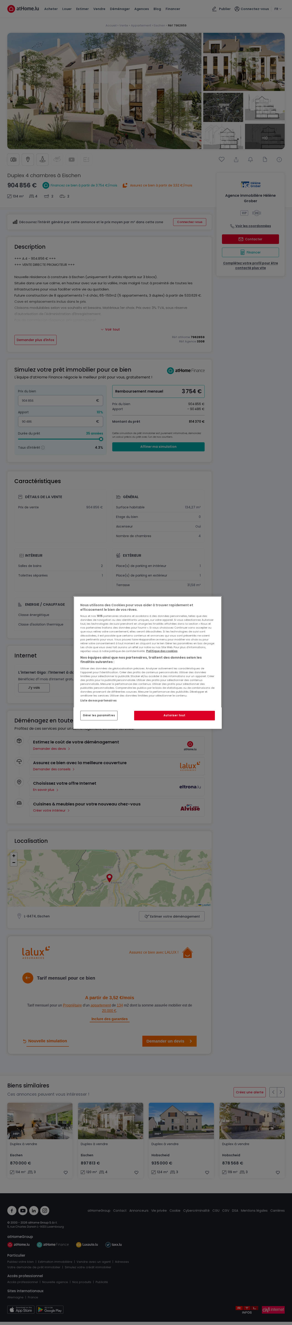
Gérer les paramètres (99, 715)
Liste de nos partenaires (98, 700)
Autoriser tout (174, 715)
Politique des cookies (161, 651)
